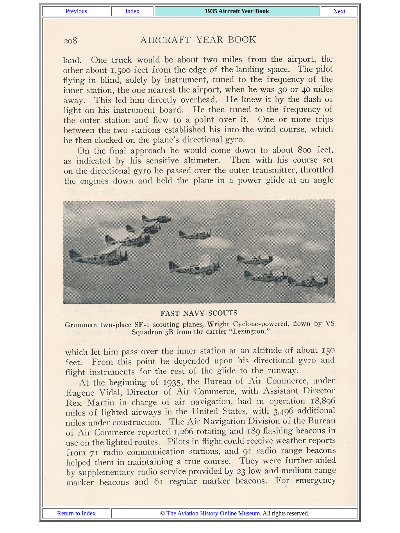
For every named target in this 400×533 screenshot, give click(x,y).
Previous (76, 11)
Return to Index (76, 513)
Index (132, 11)
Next (339, 11)
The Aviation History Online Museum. (213, 513)
